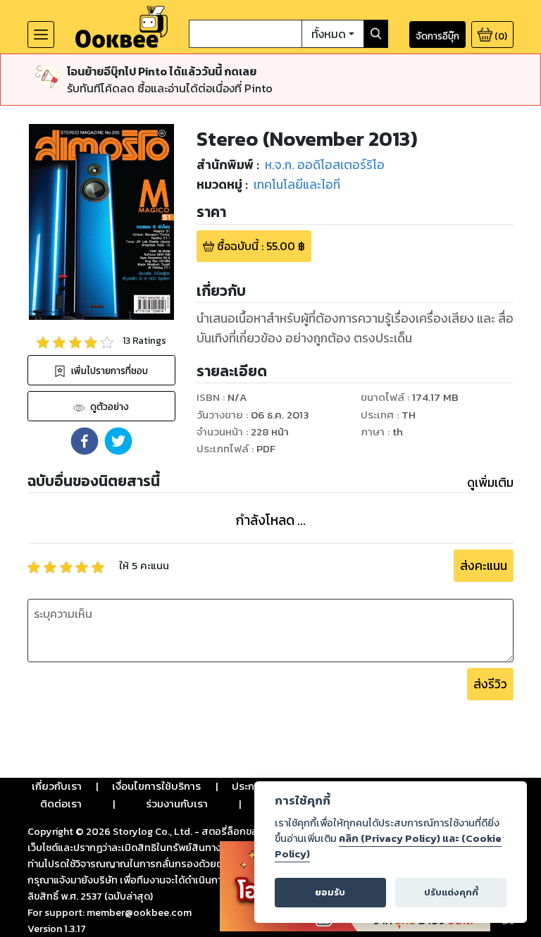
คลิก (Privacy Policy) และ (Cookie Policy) (388, 846)
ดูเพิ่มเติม (490, 482)
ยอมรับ (330, 892)
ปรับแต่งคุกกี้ (451, 892)
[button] (84, 441)
